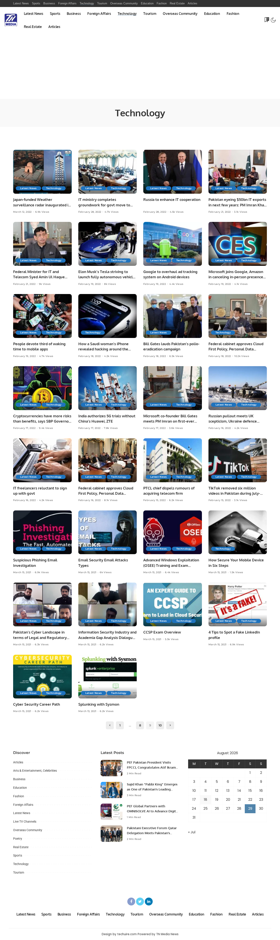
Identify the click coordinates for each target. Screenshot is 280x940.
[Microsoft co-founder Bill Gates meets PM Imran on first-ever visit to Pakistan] (172, 388)
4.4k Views (176, 284)
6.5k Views (176, 356)
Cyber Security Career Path (36, 704)
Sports (17, 855)
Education (20, 787)
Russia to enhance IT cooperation (171, 199)
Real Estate (20, 847)
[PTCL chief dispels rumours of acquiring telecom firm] (172, 460)
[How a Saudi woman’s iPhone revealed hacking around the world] (107, 316)
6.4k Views (172, 572)
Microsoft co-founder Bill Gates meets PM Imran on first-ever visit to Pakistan (170, 421)
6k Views (106, 572)
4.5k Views (177, 212)
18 (205, 799)
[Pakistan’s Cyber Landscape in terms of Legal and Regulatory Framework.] (42, 605)
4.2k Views (111, 356)
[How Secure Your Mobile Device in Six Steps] (237, 532)
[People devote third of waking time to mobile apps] (42, 316)
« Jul (191, 832)
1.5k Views (236, 572)
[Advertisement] (140, 66)
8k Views (110, 284)
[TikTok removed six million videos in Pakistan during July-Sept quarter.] (237, 460)
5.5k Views (171, 639)
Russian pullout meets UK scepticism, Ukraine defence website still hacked (232, 421)
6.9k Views (42, 212)
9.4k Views (46, 428)
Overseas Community (27, 830)
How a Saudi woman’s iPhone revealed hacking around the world (103, 349)
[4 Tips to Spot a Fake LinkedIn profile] (237, 605)
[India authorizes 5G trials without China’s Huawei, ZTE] (107, 388)
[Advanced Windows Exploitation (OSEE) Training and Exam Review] (172, 532)
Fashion (18, 796)
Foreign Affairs (23, 804)
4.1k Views (241, 284)
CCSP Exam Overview (162, 632)
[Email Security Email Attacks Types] (107, 532)
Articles (18, 762)
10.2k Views (241, 356)
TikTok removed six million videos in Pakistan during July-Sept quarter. (234, 493)
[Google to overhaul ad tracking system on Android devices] (172, 244)
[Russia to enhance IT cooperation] (172, 172)
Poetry (17, 838)
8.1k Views (110, 500)
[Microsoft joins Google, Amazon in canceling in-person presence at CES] (237, 244)
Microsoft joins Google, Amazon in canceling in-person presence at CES (235, 277)
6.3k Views (42, 644)
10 (160, 725)
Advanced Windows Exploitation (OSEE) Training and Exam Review (171, 565)
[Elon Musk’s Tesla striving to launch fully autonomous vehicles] (107, 244)
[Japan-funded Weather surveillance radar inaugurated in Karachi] (42, 172)
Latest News (28, 188)
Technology (53, 188)
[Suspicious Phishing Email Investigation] (42, 532)
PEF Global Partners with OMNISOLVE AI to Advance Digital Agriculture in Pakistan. (153, 811)
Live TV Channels (24, 821)
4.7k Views (112, 212)
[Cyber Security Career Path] (42, 677)
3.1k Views (240, 212)
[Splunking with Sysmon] (107, 677)
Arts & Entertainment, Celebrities (35, 770)
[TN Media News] (10, 20)
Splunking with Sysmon (98, 704)
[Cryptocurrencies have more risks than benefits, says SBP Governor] (42, 388)
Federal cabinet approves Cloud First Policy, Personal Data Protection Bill (235, 349)
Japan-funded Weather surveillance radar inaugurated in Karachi (41, 204)
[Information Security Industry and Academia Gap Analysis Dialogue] (107, 605)
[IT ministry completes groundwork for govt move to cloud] (107, 172)
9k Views (45, 284)
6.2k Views (176, 500)
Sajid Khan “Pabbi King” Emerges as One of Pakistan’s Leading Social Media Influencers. (152, 789)
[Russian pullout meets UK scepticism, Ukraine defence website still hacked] (237, 388)
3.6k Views (176, 428)
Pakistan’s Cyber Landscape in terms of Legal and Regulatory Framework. (40, 637)
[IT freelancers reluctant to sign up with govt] (42, 460)
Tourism (18, 872)
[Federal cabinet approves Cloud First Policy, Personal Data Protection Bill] (237, 316)
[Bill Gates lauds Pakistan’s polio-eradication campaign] (172, 316)
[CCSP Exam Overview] (172, 605)
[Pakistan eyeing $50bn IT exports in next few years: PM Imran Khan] (237, 172)
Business (19, 779)
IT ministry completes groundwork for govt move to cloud (104, 204)
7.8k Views (111, 428)
